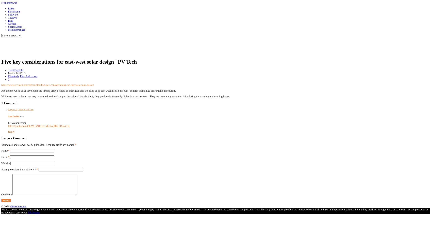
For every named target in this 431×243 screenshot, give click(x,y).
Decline (35, 212)
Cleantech (13, 76)
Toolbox (12, 17)
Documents (14, 11)
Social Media (15, 26)
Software (13, 14)
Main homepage (16, 29)
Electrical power (28, 76)
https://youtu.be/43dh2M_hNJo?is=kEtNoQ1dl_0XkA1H (39, 126)
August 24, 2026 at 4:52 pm (21, 109)
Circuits (12, 23)
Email (4, 157)
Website (5, 163)
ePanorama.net (9, 2)
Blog (10, 20)
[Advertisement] (64, 47)
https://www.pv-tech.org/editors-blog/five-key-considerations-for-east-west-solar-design (47, 85)
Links (11, 8)
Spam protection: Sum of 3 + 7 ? (18, 169)
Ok (29, 212)
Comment (6, 194)
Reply (11, 131)
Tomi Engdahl (15, 70)
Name (4, 150)
